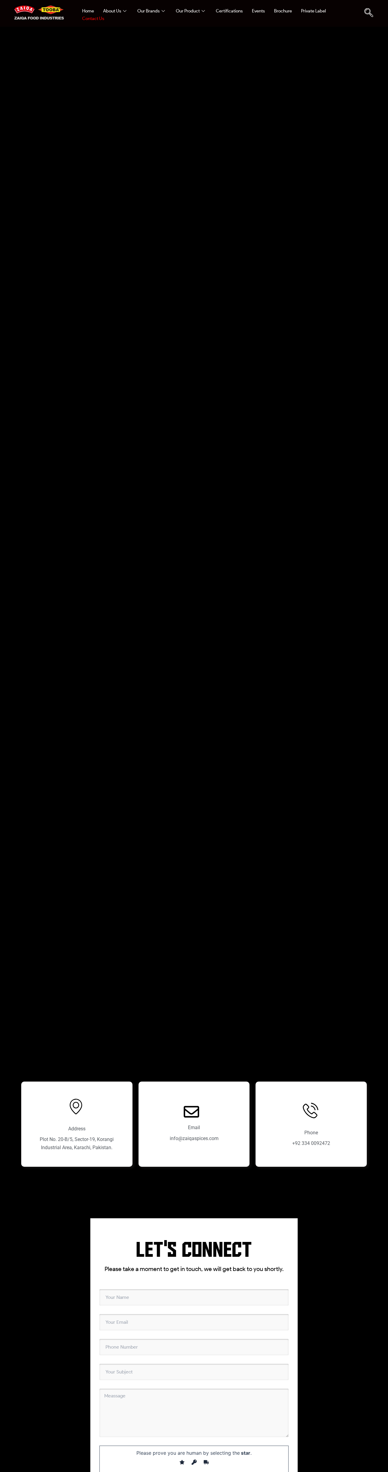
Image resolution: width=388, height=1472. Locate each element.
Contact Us (93, 18)
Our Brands (148, 11)
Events (258, 11)
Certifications (229, 11)
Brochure (283, 11)
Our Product (188, 11)
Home (88, 11)
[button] (369, 13)
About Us (112, 11)
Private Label (313, 11)
